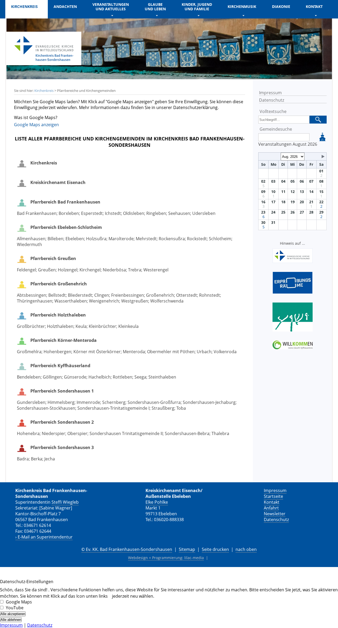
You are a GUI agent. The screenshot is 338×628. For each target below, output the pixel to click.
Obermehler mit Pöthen (171, 352)
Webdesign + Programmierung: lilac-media (166, 557)
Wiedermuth (29, 244)
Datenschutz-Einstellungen (26, 581)
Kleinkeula (128, 326)
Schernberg (113, 402)
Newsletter (274, 514)
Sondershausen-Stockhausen (46, 408)
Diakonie (281, 6)
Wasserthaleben (70, 301)
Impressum (270, 93)
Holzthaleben (60, 326)
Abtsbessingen (31, 295)
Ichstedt (113, 213)
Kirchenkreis (44, 90)
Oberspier (77, 433)
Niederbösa (114, 270)
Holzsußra (96, 239)
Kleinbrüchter (102, 326)
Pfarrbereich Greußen (53, 258)
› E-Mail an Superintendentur (44, 537)
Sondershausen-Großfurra (154, 402)
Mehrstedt (146, 239)
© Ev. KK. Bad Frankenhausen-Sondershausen (126, 549)
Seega (140, 377)
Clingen (101, 295)
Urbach (204, 352)
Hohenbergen (57, 352)
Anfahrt (271, 508)
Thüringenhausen (34, 301)
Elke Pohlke (156, 502)
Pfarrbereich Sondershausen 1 (62, 391)
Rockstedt (197, 239)
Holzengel (67, 270)
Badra (23, 459)
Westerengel (155, 270)
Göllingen (52, 377)
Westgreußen (134, 301)
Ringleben (156, 213)
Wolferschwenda (167, 301)
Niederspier (53, 433)
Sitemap (187, 549)
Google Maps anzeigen (36, 125)
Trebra (134, 270)
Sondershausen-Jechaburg (209, 402)
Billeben (55, 239)
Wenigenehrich (104, 301)
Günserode (75, 377)
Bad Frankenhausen (37, 213)
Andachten (65, 6)
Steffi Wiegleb (65, 502)
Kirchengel (90, 270)
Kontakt (271, 502)
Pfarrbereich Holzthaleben (58, 315)
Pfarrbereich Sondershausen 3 (62, 447)
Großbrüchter (31, 326)
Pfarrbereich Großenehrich (58, 284)
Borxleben (69, 213)
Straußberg (163, 408)
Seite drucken (215, 549)
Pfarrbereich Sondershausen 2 (62, 422)
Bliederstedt (80, 295)
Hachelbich (99, 377)
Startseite (273, 496)
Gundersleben (31, 402)
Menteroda (134, 352)
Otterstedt (186, 295)
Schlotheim (220, 239)
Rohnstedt (209, 295)
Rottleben (122, 377)
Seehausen (179, 213)
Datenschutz (271, 100)
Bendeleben (29, 377)
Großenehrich (160, 295)
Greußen (47, 270)
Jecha (49, 459)
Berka (36, 459)
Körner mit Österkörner (97, 352)
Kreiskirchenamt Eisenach (58, 182)
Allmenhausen (31, 239)
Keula (81, 326)
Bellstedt (57, 295)
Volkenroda (225, 352)
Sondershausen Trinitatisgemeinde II (126, 433)
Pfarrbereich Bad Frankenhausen (65, 202)
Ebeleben (74, 239)
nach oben (246, 549)
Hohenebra (28, 433)
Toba (181, 408)
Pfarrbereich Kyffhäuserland (60, 366)
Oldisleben (133, 213)
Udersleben (203, 213)
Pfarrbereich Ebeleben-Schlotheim (66, 227)
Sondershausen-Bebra (187, 433)
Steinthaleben (162, 377)
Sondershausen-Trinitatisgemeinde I (113, 408)
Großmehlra (29, 352)
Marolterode (121, 239)
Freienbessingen (127, 295)
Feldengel (26, 270)
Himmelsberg (61, 402)
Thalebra (220, 433)
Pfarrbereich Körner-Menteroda (63, 340)
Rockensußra (172, 239)
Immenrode (88, 402)
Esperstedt (92, 213)
